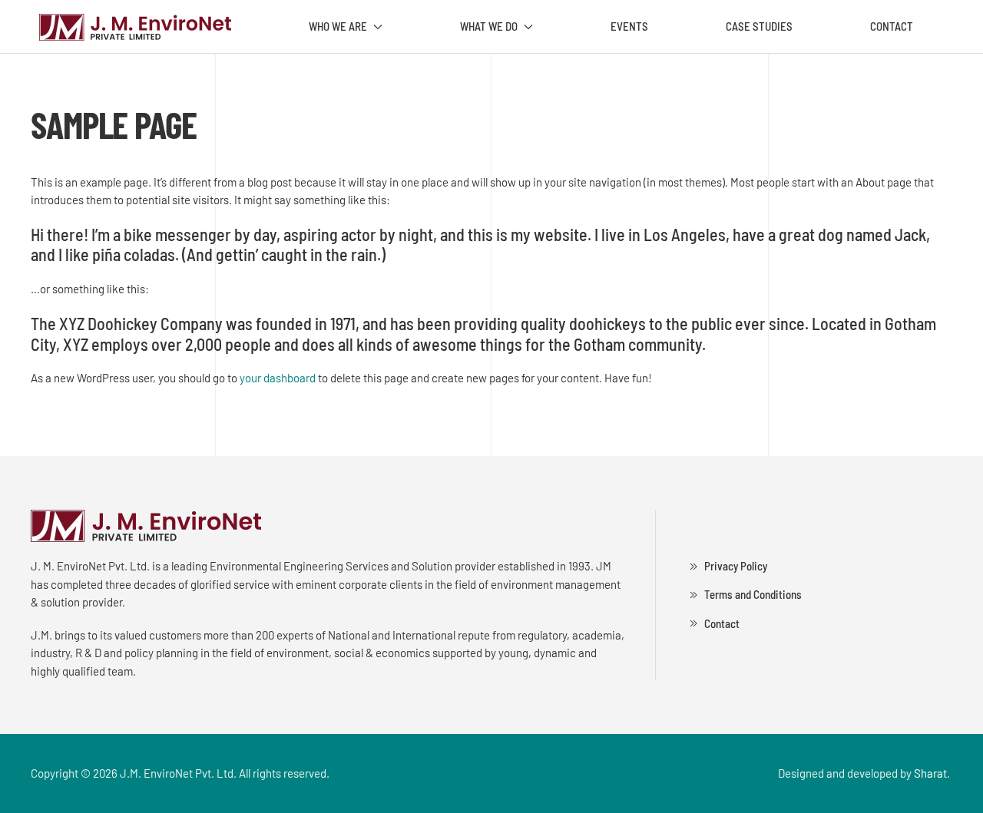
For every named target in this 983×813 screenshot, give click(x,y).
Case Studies (759, 26)
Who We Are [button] (338, 26)
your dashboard (278, 378)
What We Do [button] (489, 26)
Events (629, 26)
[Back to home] (135, 27)
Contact (891, 26)
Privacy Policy (735, 566)
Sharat (930, 773)
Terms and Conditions (753, 594)
